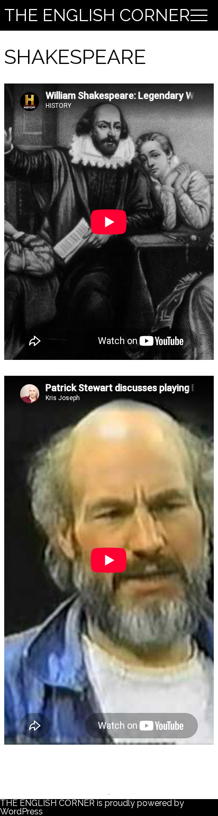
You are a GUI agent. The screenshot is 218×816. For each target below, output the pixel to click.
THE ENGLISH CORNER (97, 15)
